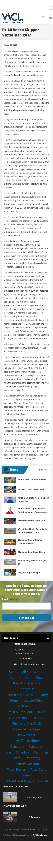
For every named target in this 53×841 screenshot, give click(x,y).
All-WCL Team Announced (31, 489)
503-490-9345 (25, 658)
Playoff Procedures (26, 741)
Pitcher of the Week (26, 723)
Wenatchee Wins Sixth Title (31, 520)
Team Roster (16, 769)
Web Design (8, 835)
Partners (38, 718)
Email (10, 599)
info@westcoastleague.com (32, 664)
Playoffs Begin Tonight (29, 572)
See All (43, 469)
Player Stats (26, 735)
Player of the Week (26, 729)
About (13, 672)
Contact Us (26, 689)
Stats (16, 758)
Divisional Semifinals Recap (31, 552)
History (42, 695)
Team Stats (38, 769)
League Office (33, 700)
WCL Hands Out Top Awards (32, 479)
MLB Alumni (26, 706)
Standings (41, 752)
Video (26, 775)
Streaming (32, 758)
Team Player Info (26, 764)
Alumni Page (34, 677)
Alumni (15, 677)
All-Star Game (32, 672)
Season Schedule (17, 752)
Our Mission (18, 718)
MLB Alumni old (20, 712)
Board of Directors (26, 683)
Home (14, 700)
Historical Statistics (19, 695)
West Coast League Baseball (27, 781)
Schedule (17, 746)
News (41, 712)
